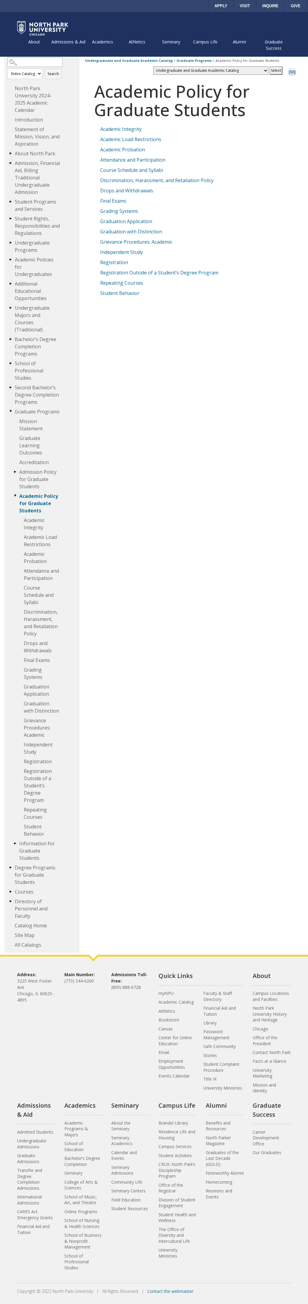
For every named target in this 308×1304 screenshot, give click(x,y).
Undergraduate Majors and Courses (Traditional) (32, 319)
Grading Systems (33, 673)
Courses (24, 891)
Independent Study (38, 748)
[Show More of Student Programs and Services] (11, 201)
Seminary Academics (121, 1141)
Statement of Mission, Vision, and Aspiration (37, 136)
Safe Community (219, 1046)
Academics (102, 42)
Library (210, 1023)
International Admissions (29, 1200)
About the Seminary (121, 1126)
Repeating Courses (35, 813)
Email (164, 1052)
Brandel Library (173, 1123)
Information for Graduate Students (37, 850)
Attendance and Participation (41, 574)
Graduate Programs (37, 411)
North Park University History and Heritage (270, 1014)
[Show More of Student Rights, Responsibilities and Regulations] (11, 218)
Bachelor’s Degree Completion (82, 1161)
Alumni (239, 42)
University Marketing (262, 1073)
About (34, 42)
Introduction (29, 119)
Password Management (216, 1034)
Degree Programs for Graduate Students (35, 874)
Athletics (137, 42)
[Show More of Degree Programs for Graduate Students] (11, 867)
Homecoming (219, 1182)
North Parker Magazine (218, 1141)
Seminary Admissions (122, 1170)
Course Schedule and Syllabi (39, 595)
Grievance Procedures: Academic (37, 727)
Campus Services (175, 1146)
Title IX (210, 1079)
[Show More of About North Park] (11, 153)
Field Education (126, 1200)
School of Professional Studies (29, 370)
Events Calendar (174, 1076)
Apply (220, 6)
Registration (38, 761)
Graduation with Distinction (41, 707)
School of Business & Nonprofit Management (83, 1241)
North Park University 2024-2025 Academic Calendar (33, 99)
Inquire (270, 6)
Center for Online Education (175, 1040)
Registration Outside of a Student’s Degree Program (38, 785)
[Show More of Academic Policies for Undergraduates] (11, 259)
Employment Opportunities (172, 1064)
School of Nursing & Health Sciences (82, 1223)
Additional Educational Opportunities (31, 291)
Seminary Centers (128, 1191)
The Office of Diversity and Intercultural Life (174, 1235)
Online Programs (80, 1211)
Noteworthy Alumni (225, 1173)
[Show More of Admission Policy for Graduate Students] (15, 472)
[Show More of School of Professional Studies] (11, 363)
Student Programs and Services (35, 205)
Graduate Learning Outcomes (30, 445)
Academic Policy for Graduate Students (38, 503)
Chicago (260, 1029)
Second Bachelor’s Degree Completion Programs (37, 394)
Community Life (126, 1182)
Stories (210, 1055)
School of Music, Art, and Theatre (80, 1200)
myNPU (166, 993)
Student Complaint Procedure (221, 1067)
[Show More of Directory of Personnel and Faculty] (11, 901)
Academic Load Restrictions (40, 541)
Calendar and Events (124, 1155)
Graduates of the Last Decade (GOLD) (222, 1158)
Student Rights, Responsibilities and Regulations (37, 225)
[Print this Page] (292, 73)
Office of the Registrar (171, 1188)
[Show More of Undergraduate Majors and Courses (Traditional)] (11, 308)
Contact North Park (272, 1052)
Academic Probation (35, 558)
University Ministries (222, 1088)
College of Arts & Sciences (81, 1185)
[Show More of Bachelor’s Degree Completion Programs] (11, 339)
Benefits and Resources (218, 1126)
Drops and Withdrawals (38, 647)
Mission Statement (31, 425)
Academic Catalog (176, 1002)
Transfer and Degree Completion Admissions (29, 1179)
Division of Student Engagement (177, 1203)
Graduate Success (274, 45)
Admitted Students (35, 1132)
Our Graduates (267, 1152)
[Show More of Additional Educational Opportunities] (11, 283)
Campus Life (205, 42)
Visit (245, 6)
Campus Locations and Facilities (271, 996)
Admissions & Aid (68, 42)
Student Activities (175, 1155)
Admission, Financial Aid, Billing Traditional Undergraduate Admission (37, 177)
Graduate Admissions (28, 1158)
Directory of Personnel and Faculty (31, 908)
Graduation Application (36, 690)
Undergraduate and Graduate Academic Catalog (129, 60)
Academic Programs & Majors (76, 1129)
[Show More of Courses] (11, 891)
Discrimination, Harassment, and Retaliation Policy (41, 623)
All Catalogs (28, 945)
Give (295, 6)
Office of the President (265, 1040)
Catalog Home (31, 925)
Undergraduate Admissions (31, 1144)
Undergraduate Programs (32, 246)
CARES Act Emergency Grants (35, 1214)
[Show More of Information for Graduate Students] (15, 843)
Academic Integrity (34, 524)
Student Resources (129, 1208)
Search (53, 73)
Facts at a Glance (269, 1061)
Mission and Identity (264, 1088)
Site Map (25, 935)
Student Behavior (34, 830)
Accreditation (34, 462)
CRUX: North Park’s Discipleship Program (177, 1170)
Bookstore (169, 1020)
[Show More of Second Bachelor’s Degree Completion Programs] (11, 387)
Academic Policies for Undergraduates (34, 266)
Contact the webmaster (170, 1291)
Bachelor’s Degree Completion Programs (35, 346)
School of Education (74, 1146)
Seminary (171, 42)
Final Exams (37, 660)
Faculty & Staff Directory (217, 996)
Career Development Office (266, 1138)
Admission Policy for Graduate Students (38, 479)
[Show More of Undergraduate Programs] (11, 242)
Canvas (166, 1029)
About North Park (35, 153)
